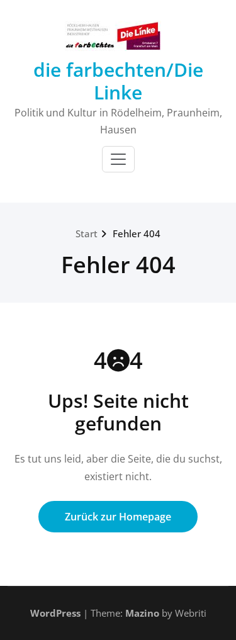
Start (87, 233)
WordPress (55, 613)
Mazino (142, 613)
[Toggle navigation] (118, 159)
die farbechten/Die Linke (118, 81)
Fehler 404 (136, 233)
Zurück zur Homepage (118, 517)
